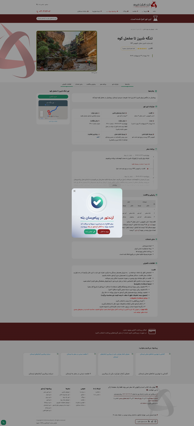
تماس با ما (89, 232)
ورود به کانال (104, 232)
